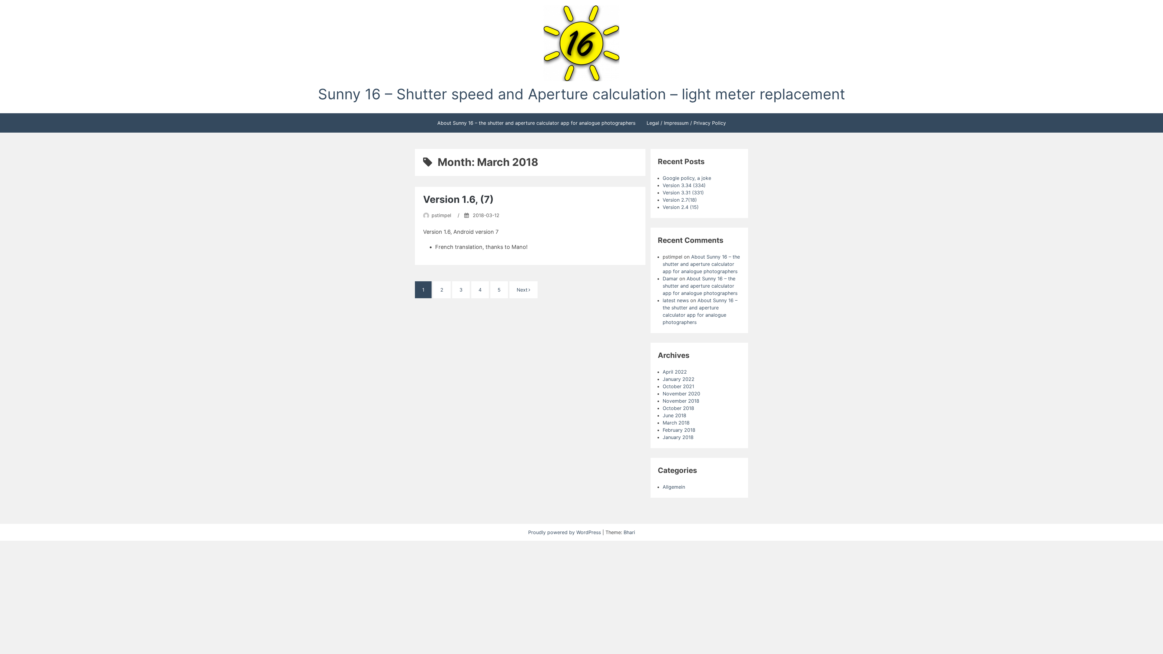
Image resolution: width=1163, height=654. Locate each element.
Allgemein (674, 487)
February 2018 (679, 430)
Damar (670, 279)
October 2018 (678, 408)
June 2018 (674, 415)
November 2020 (681, 394)
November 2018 (681, 401)
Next (522, 290)
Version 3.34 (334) (684, 185)
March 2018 (676, 423)
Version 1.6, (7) (458, 199)
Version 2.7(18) (680, 200)
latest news (676, 300)
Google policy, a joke (687, 178)
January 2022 (678, 379)
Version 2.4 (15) (681, 207)
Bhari (629, 532)
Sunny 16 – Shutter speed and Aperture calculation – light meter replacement (581, 94)
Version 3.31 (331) (683, 193)
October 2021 (678, 386)
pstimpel (441, 215)
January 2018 (678, 437)
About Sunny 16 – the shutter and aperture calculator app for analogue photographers (536, 123)
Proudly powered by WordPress (565, 532)
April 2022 (675, 372)
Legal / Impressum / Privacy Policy (686, 123)
